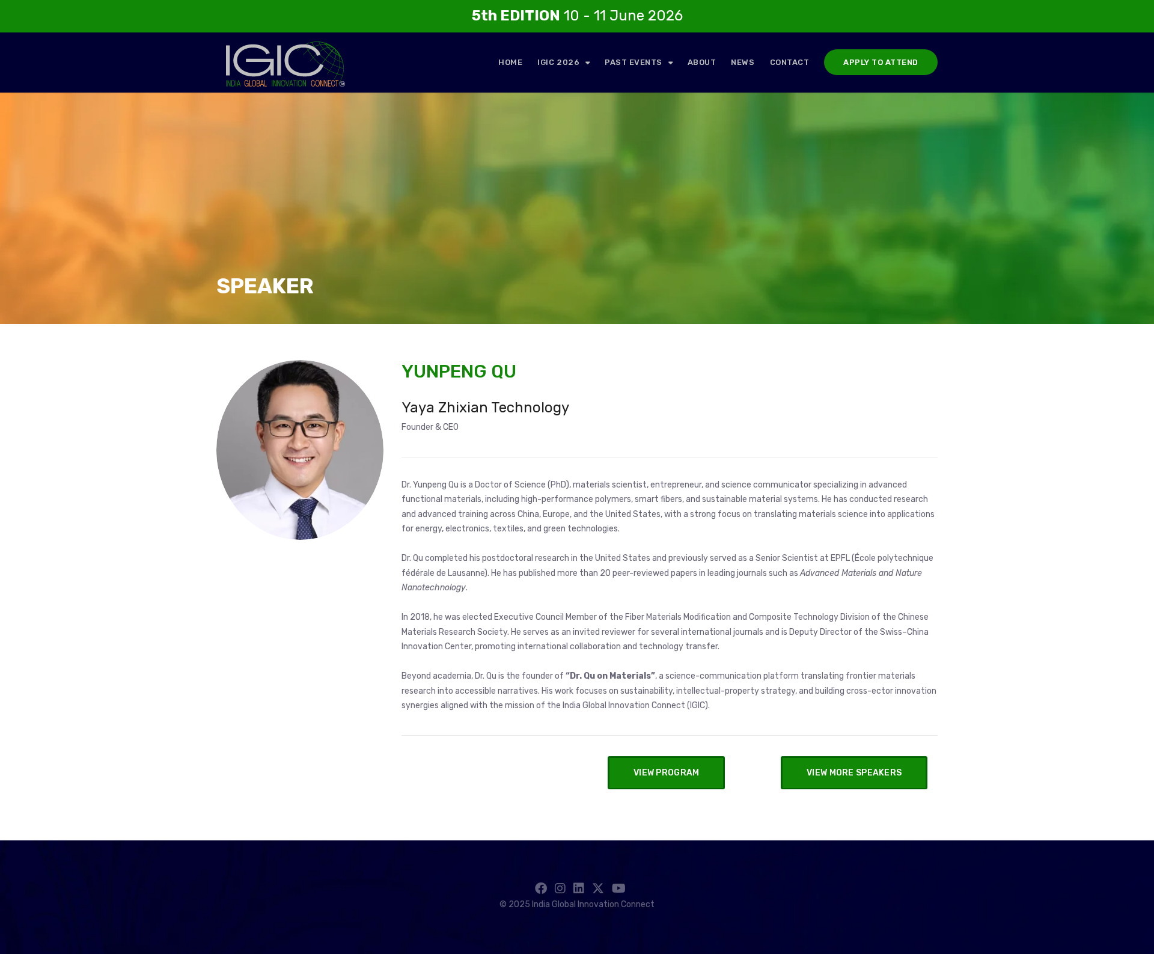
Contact (790, 62)
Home (510, 62)
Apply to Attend (880, 62)
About (702, 62)
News (742, 62)
